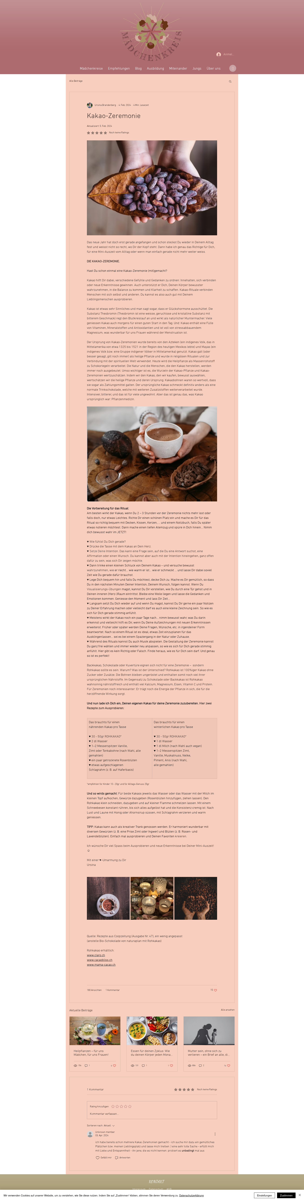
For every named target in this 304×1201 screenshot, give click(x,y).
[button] (219, 554)
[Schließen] (300, 1195)
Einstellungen (264, 1195)
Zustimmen (286, 1195)
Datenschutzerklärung (191, 1195)
